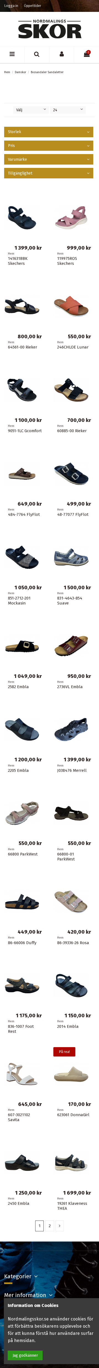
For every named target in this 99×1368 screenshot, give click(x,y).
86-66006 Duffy (22, 942)
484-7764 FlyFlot (24, 514)
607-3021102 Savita (19, 1117)
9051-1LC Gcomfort (25, 430)
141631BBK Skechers (18, 261)
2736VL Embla (70, 686)
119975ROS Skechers (67, 261)
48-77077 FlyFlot (73, 514)
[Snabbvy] (91, 199)
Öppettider (32, 6)
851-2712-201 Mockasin (19, 601)
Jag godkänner (25, 1355)
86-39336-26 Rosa (73, 942)
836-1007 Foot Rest (21, 1029)
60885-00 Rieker (72, 430)
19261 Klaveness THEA (72, 1206)
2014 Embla (68, 1026)
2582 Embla (18, 686)
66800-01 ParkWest (66, 857)
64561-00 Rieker (22, 347)
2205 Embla (18, 770)
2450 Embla (18, 1203)
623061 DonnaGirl (73, 1114)
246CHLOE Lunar (73, 347)
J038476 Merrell (72, 770)
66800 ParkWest (23, 854)
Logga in (11, 6)
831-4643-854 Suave (69, 601)
